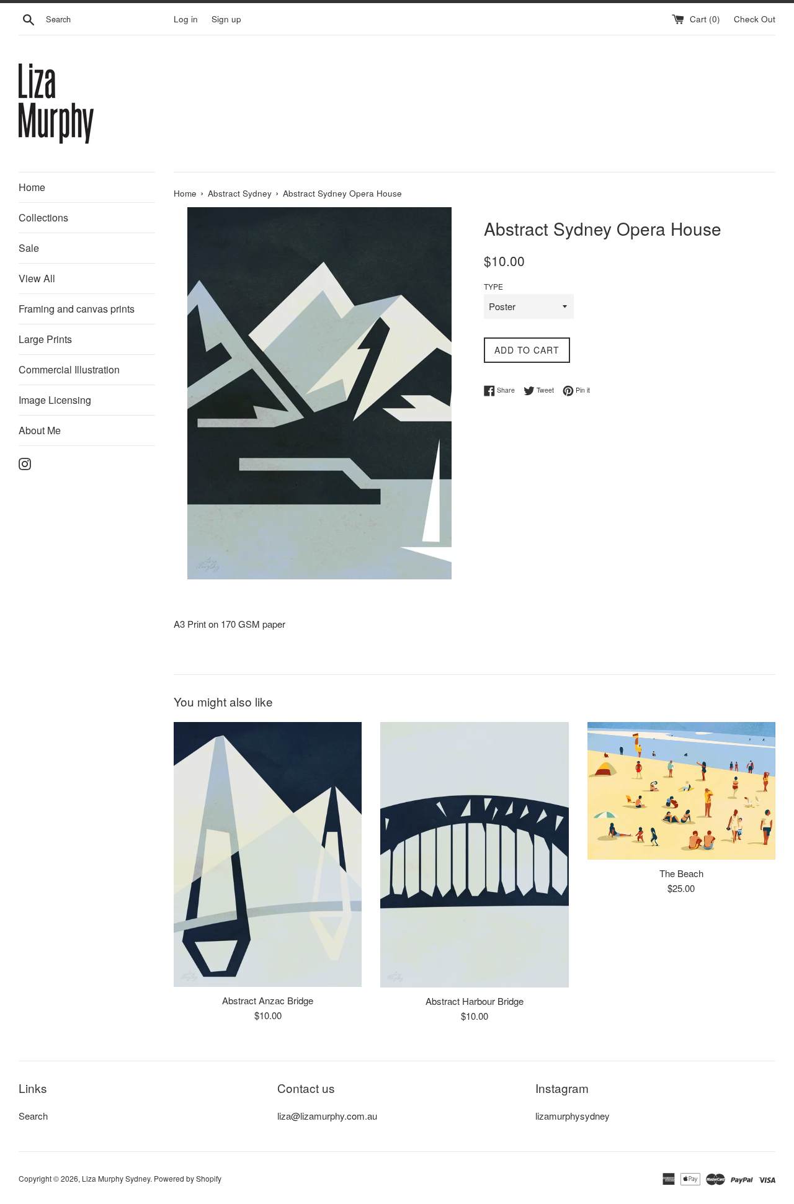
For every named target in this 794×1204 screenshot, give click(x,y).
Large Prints (45, 339)
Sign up (226, 19)
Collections (43, 217)
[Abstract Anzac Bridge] (268, 854)
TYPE (493, 286)
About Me (40, 430)
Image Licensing (55, 400)
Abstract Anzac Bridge (267, 1000)
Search (33, 1115)
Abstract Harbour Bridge (475, 1000)
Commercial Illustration (69, 369)
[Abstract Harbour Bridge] (474, 855)
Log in (186, 19)
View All (37, 278)
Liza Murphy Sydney (116, 1178)
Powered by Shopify (187, 1178)
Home (32, 187)
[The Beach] (681, 791)
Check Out (754, 19)
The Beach (681, 873)
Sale (29, 248)
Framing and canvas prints (77, 308)
